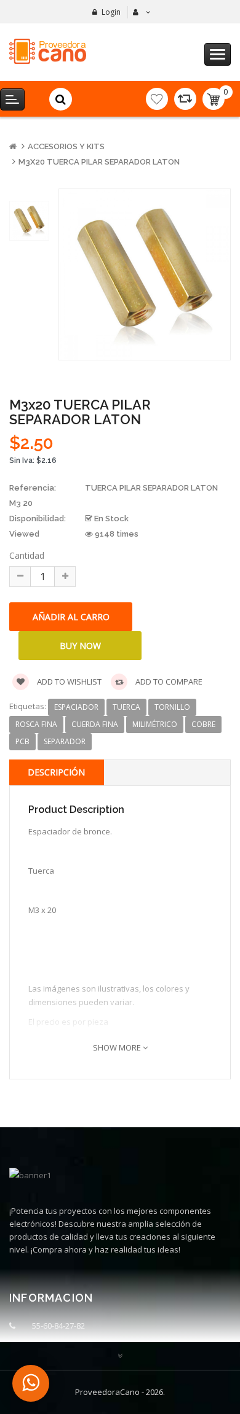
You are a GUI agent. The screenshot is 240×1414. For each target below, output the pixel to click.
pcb (22, 741)
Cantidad (26, 555)
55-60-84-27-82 (58, 1325)
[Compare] (185, 99)
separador (65, 741)
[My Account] (140, 12)
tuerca (126, 707)
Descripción (56, 772)
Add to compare (168, 681)
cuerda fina (94, 724)
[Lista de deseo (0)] (157, 99)
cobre (203, 724)
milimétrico (154, 724)
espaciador (76, 707)
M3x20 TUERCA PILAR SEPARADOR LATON (99, 161)
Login (111, 12)
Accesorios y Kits (66, 146)
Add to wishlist (68, 681)
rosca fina (36, 724)
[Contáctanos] (30, 1383)
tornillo (172, 707)
